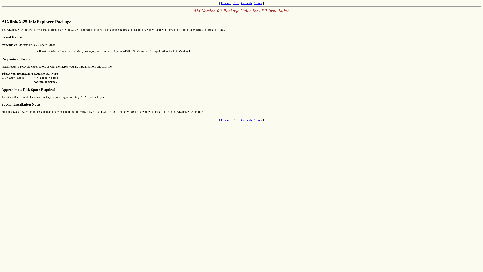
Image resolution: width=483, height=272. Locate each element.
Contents (246, 3)
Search (258, 3)
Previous (226, 3)
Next (236, 3)
